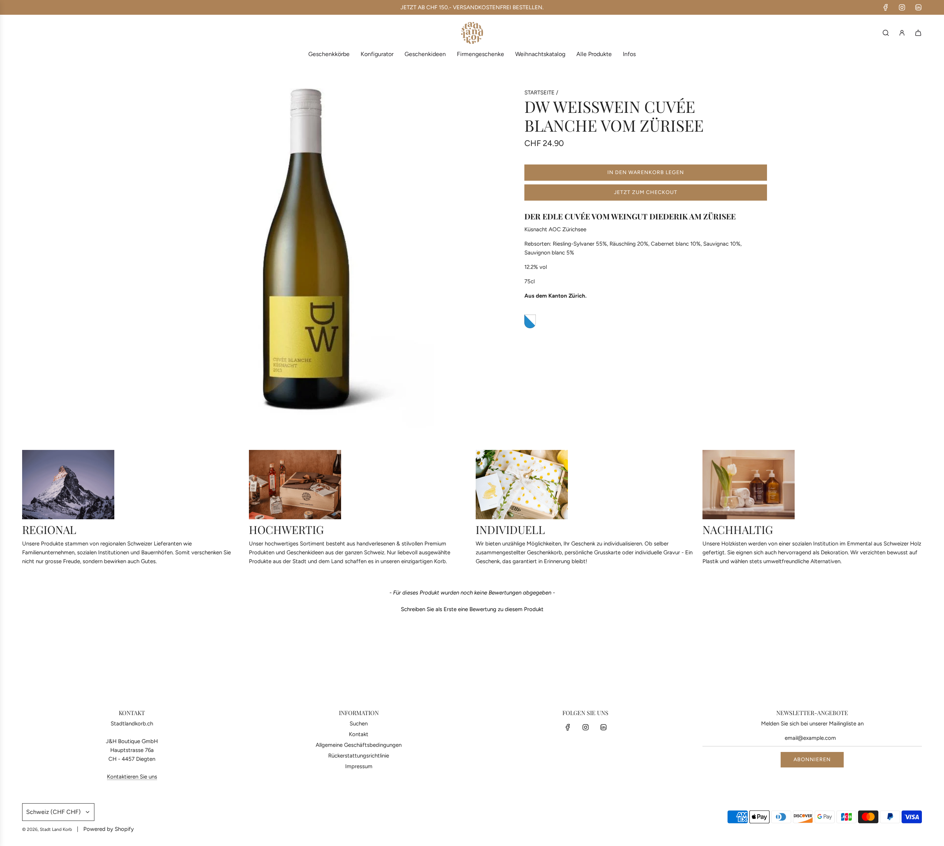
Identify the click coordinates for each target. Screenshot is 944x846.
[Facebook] (886, 7)
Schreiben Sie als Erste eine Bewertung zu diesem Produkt (472, 609)
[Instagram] (902, 7)
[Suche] (886, 33)
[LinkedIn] (918, 7)
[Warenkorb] (918, 33)
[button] (472, 608)
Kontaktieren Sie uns (132, 776)
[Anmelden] (902, 33)
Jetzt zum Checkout (645, 192)
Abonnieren (812, 759)
